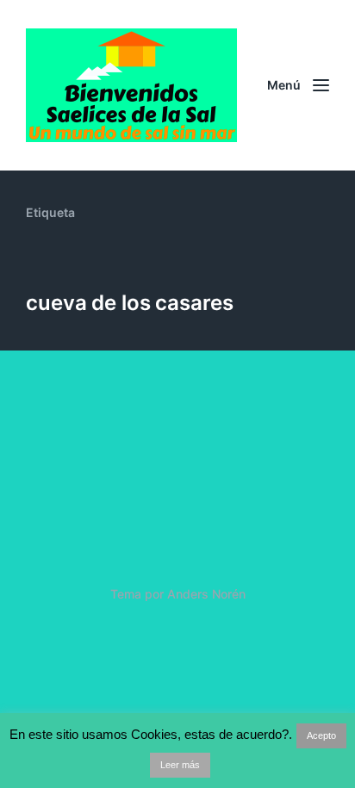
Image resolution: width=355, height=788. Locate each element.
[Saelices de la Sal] (134, 85)
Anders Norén (206, 593)
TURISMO (83, 500)
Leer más (180, 765)
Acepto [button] (321, 735)
